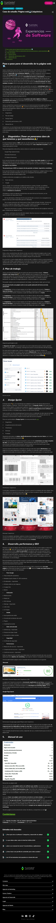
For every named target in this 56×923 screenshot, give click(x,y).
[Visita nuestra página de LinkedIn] (22, 916)
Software (19, 8)
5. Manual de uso (11, 57)
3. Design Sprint (11, 54)
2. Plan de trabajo (10, 52)
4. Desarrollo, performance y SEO (15, 56)
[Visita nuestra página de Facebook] (26, 916)
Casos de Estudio (8, 8)
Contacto (49, 3)
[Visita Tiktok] (33, 916)
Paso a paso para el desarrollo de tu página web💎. (19, 49)
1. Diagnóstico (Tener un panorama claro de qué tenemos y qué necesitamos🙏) (28, 51)
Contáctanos (9, 59)
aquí (38, 419)
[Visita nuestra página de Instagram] (30, 916)
